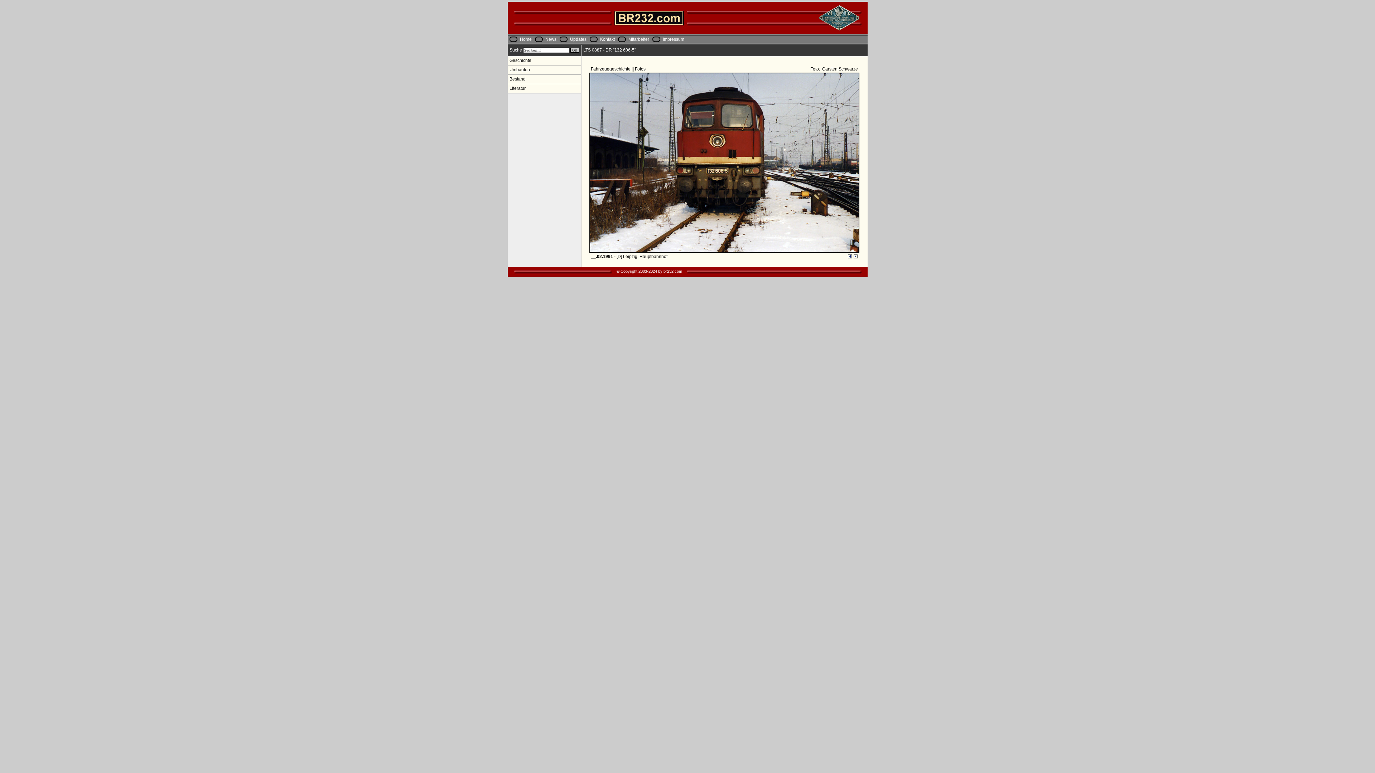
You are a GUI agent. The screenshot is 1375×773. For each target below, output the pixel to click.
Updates (578, 39)
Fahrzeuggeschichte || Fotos (619, 69)
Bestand (518, 79)
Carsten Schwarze (839, 69)
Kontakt (607, 39)
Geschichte (520, 60)
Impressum (673, 39)
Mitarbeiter (638, 39)
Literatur (518, 88)
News (550, 39)
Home (526, 39)
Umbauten (520, 69)
